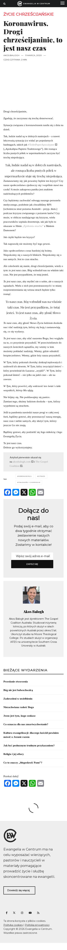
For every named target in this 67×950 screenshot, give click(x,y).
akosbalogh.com (21, 461)
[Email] (40, 492)
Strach (41, 476)
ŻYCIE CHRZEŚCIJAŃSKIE (28, 14)
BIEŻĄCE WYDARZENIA (25, 670)
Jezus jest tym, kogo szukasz (19, 715)
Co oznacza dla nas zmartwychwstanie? (25, 724)
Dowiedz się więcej (18, 890)
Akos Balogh (11, 55)
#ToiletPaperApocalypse (41, 144)
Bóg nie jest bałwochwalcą (18, 690)
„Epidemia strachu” (33, 226)
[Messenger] (16, 492)
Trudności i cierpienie (29, 482)
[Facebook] (7, 492)
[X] (24, 492)
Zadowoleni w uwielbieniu (17, 698)
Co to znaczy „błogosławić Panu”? (22, 762)
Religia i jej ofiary (13, 754)
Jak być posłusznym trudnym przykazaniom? (29, 745)
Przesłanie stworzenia (15, 681)
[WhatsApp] (32, 492)
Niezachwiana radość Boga (18, 707)
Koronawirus (25, 476)
